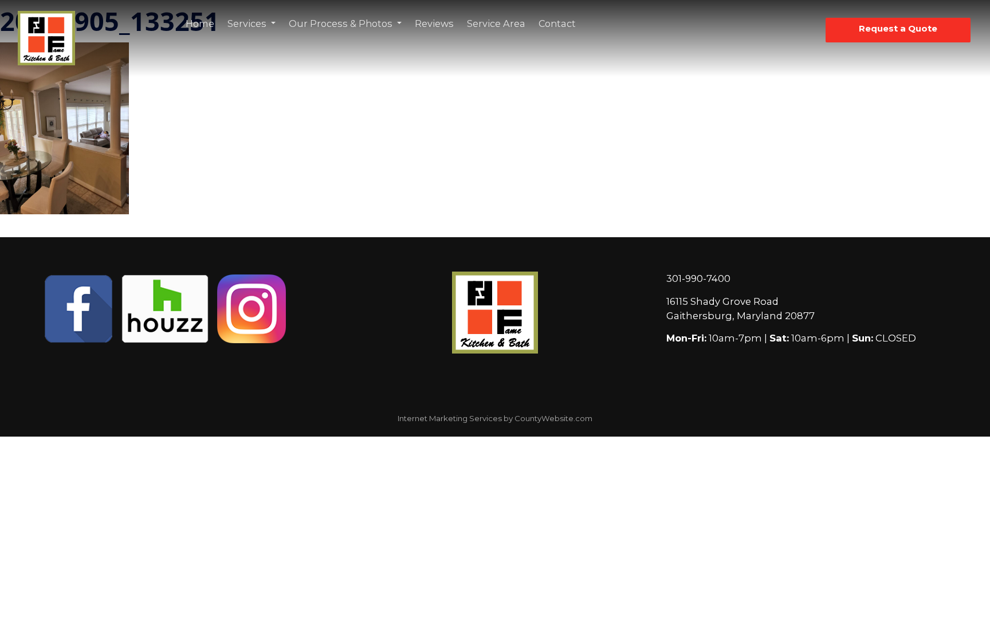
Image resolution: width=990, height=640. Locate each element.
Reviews (434, 23)
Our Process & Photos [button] (342, 23)
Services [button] (248, 23)
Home (200, 23)
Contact (557, 23)
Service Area (496, 23)
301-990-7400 (698, 278)
